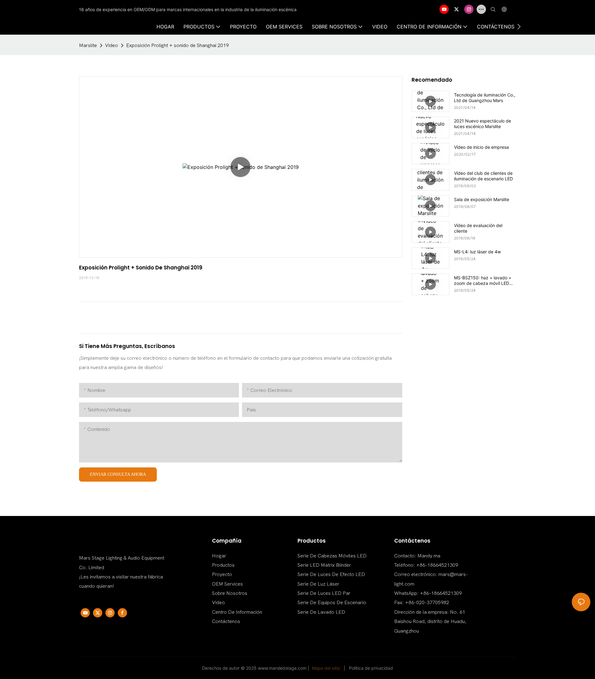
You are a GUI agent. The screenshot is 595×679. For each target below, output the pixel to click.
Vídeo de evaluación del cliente (478, 228)
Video (111, 45)
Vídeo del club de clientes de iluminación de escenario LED (483, 175)
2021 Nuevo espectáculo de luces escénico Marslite (482, 123)
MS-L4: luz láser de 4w (477, 251)
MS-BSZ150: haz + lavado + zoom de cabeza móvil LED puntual (482, 280)
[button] (519, 26)
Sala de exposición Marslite (481, 199)
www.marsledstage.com (282, 668)
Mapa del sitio (326, 668)
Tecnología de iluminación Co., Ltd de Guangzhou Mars (484, 97)
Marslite (88, 45)
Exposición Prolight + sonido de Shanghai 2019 (177, 45)
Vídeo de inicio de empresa (481, 147)
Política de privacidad (371, 668)
